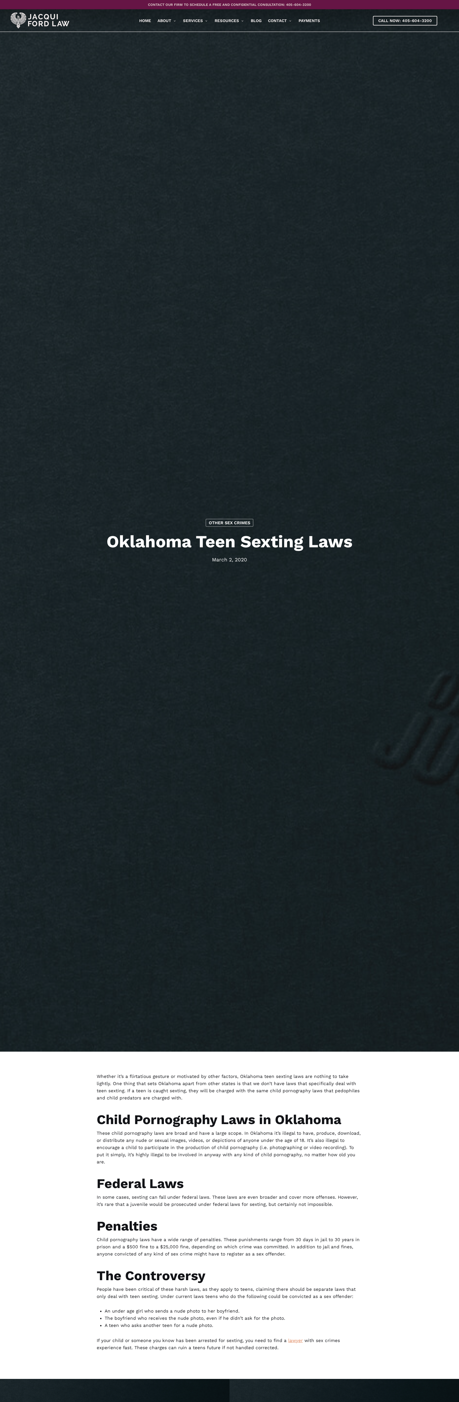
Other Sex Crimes (229, 522)
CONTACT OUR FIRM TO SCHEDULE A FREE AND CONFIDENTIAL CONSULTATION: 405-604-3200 (229, 5)
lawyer (295, 1340)
